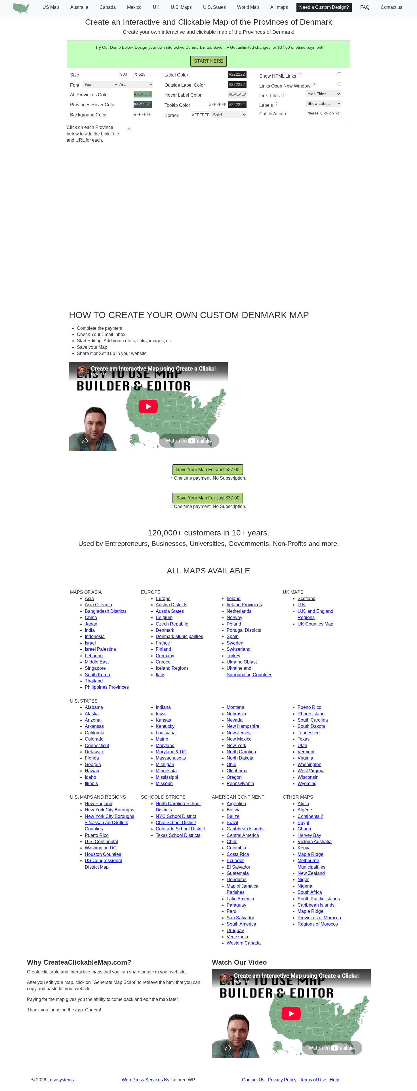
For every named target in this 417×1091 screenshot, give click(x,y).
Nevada (235, 720)
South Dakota (311, 726)
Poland (234, 624)
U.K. (302, 604)
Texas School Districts (178, 835)
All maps (279, 7)
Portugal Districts (244, 630)
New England (98, 803)
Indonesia (95, 636)
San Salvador (240, 917)
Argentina (236, 803)
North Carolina (241, 751)
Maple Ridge (310, 854)
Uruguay (235, 930)
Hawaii (92, 770)
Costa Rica (238, 854)
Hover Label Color (183, 95)
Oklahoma (237, 770)
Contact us (391, 7)
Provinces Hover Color (93, 104)
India (90, 630)
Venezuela (237, 936)
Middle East (97, 662)
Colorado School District (180, 828)
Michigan (165, 764)
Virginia (305, 758)
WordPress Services (142, 1079)
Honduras (237, 879)
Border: (172, 115)
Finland (163, 649)
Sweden (235, 643)
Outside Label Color (185, 85)
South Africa (310, 892)
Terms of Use (313, 1079)
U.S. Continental (101, 841)
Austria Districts (171, 604)
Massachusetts (171, 758)
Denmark (165, 630)
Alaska (92, 713)
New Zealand (311, 873)
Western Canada (244, 943)
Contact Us (253, 1079)
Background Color (88, 114)
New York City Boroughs (109, 809)
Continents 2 (310, 816)
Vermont (306, 751)
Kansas (163, 720)
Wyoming (307, 783)
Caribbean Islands (245, 828)
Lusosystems (60, 1079)
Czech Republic (172, 624)
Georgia (93, 764)
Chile (232, 841)
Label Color (176, 75)
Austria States (170, 611)
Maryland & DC (171, 751)
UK (156, 7)
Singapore (95, 668)
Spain (233, 636)
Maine (162, 739)
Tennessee (309, 732)
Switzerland (238, 649)
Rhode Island (311, 713)
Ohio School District (176, 822)
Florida (92, 758)
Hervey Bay (309, 835)
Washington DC (101, 847)
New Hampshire (243, 726)
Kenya (304, 847)
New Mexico (239, 739)
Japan (91, 624)
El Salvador (238, 867)
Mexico (134, 7)
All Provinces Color (89, 94)
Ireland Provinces (244, 604)
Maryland (165, 745)
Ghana (304, 828)
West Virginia (311, 770)
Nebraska (236, 713)
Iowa (160, 713)
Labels (268, 105)
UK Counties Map (315, 624)
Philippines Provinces (107, 687)
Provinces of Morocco (319, 917)
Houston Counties (103, 854)
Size (74, 75)
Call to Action (272, 113)
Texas (303, 739)
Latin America (240, 898)
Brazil (232, 822)
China (91, 617)
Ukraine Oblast (242, 662)
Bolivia (234, 809)
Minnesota (166, 770)
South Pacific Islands (319, 898)
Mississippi (167, 777)
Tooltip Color (177, 105)
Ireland (234, 598)
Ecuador (235, 860)
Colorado (94, 739)
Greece (163, 662)
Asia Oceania (98, 604)
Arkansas (94, 726)
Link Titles (272, 95)
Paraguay (236, 905)
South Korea (97, 674)
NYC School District (176, 816)
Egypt (303, 822)
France (163, 643)
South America (241, 924)
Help (334, 1079)
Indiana (163, 707)
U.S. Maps (181, 7)
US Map (51, 7)
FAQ (364, 7)
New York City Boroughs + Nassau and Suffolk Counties (109, 822)
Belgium (164, 617)
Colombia (236, 847)
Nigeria (305, 886)
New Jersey (238, 732)
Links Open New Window (287, 85)
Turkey (233, 655)
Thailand (94, 681)
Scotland (306, 598)
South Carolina (313, 720)
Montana (235, 707)
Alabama (94, 707)
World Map (248, 7)
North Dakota (240, 758)
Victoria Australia (315, 841)
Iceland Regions (172, 668)
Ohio (231, 764)
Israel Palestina (100, 649)
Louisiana (166, 732)
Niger (303, 879)
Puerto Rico (309, 707)
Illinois (91, 783)
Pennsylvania (240, 783)
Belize (233, 816)
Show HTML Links (280, 75)
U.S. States (214, 7)
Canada (108, 7)
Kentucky (165, 726)
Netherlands (239, 611)
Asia (89, 598)
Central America (243, 835)
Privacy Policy (282, 1079)
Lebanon (94, 655)
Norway (234, 617)
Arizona (92, 720)
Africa (303, 803)
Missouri (164, 783)
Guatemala (238, 873)
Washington (309, 764)
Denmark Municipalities (179, 636)
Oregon (234, 777)
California (94, 732)
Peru (231, 911)
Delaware (94, 751)
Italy (160, 674)
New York (236, 745)
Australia (79, 7)
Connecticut (97, 745)
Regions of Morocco (318, 924)
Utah (302, 745)
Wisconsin (308, 777)
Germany (165, 655)
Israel (90, 643)
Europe (163, 598)
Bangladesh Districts (106, 611)
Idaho (90, 777)
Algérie (305, 809)
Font (74, 85)
